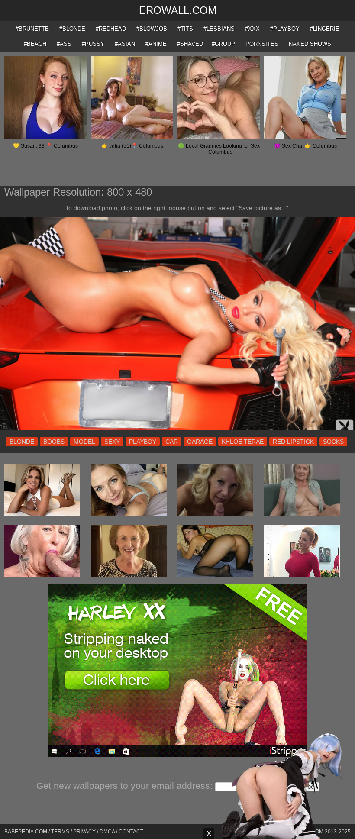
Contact (131, 832)
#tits (185, 29)
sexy (112, 441)
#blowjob (151, 29)
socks (333, 441)
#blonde (72, 29)
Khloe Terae (243, 441)
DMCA (107, 832)
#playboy (285, 29)
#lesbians (219, 29)
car (171, 441)
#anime (156, 44)
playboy (142, 441)
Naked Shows (310, 44)
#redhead (111, 29)
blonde (22, 441)
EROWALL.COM (177, 10)
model (84, 441)
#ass (64, 44)
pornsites (261, 44)
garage (200, 441)
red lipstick (293, 441)
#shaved (190, 44)
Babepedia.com (25, 832)
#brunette (32, 29)
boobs (54, 441)
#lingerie (324, 29)
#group (223, 44)
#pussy (93, 44)
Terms (60, 832)
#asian (125, 44)
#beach (35, 44)
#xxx (252, 29)
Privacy (84, 832)
